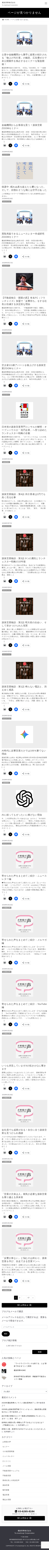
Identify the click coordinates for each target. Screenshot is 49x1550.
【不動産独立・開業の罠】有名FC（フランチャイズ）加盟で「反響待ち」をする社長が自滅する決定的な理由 (24, 301)
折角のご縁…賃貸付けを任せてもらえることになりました (24, 1429)
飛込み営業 (7, 1499)
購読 (6, 1334)
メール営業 (7, 1466)
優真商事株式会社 (24, 1532)
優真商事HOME (20, 1370)
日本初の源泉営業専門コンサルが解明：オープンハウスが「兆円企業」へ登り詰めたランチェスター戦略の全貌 (24, 430)
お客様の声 (6, 907)
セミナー (6, 93)
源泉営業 (6, 462)
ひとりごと (6, 201)
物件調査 (6, 1490)
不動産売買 (6, 333)
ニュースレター (8, 1456)
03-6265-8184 (18, 1542)
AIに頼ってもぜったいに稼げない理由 (22, 815)
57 (29, 1298)
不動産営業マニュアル (11, 1471)
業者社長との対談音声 (11, 1480)
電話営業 (6, 1495)
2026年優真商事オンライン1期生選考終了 (18, 1403)
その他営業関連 (8, 1451)
